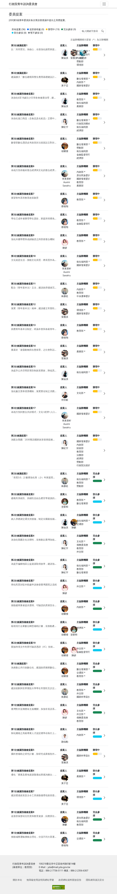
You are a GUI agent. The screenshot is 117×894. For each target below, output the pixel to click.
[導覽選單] (104, 4)
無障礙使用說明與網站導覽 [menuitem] (40, 879)
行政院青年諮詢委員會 (23, 4)
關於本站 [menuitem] (17, 879)
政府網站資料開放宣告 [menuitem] (69, 879)
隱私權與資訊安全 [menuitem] (95, 879)
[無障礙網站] (58, 887)
